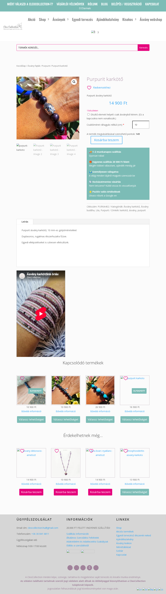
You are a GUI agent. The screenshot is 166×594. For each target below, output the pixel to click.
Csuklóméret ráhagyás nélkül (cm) (104, 124)
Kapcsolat (152, 4)
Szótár (119, 550)
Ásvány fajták (34, 65)
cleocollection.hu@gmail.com (43, 527)
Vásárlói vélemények (70, 4)
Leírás (25, 221)
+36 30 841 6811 (40, 533)
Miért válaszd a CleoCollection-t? (30, 4)
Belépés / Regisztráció (126, 4)
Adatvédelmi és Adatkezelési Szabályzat (87, 541)
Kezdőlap (21, 65)
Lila (97, 210)
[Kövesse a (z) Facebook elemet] (70, 567)
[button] (74, 82)
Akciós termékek (125, 531)
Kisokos (127, 19)
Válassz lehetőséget (31, 419)
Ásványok (59, 19)
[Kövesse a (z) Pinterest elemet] (96, 567)
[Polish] (156, 589)
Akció (31, 19)
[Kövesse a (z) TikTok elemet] (89, 567)
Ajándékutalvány (107, 19)
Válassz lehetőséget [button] (65, 419)
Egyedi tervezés (82, 19)
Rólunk (93, 4)
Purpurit (46, 65)
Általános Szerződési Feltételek (82, 537)
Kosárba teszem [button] (31, 492)
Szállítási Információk (77, 533)
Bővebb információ (31, 411)
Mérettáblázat (123, 547)
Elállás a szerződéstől (77, 545)
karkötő (124, 210)
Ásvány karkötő (132, 206)
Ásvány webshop (151, 19)
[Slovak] (161, 589)
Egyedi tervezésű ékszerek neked (133, 535)
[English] (139, 589)
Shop (42, 19)
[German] (145, 589)
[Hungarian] (95, 32)
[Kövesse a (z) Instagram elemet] (76, 567)
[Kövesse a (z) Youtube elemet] (83, 567)
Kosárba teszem (106, 140)
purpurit (142, 210)
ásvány (132, 210)
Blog (104, 4)
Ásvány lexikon (124, 543)
